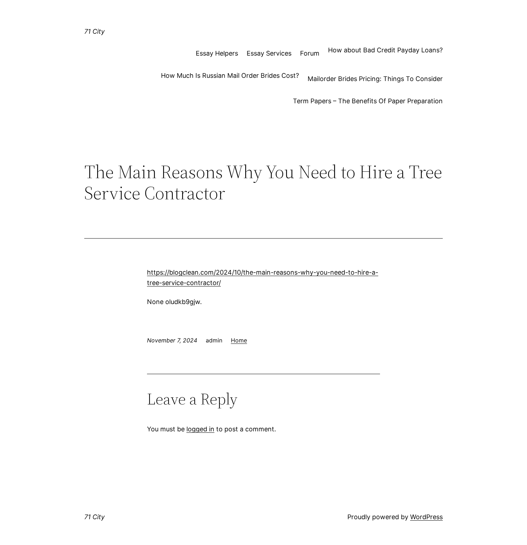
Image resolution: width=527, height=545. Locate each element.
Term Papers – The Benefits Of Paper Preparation (368, 101)
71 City (94, 31)
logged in (200, 429)
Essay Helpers (217, 53)
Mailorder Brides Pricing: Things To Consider (375, 78)
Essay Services (269, 53)
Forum (309, 53)
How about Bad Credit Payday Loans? (385, 50)
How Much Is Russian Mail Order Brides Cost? (230, 75)
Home (239, 340)
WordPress (426, 517)
